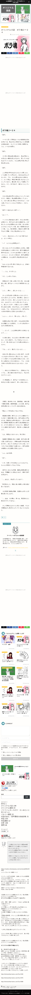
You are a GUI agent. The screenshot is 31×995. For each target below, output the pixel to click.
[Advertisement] (15, 74)
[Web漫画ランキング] (9, 784)
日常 (4, 823)
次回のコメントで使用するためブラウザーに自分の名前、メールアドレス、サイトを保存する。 (15, 747)
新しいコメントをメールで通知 (12, 752)
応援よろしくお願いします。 (9, 786)
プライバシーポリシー (14, 991)
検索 (2, 794)
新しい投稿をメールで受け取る (12, 755)
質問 (4, 825)
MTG (4, 804)
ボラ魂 (4, 517)
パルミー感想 (7, 814)
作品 (4, 819)
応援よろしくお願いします (8, 838)
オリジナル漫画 (8, 808)
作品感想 (5, 821)
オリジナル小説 (5, 26)
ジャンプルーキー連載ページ (9, 872)
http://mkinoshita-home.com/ (18, 547)
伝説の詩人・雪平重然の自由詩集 (15, 816)
